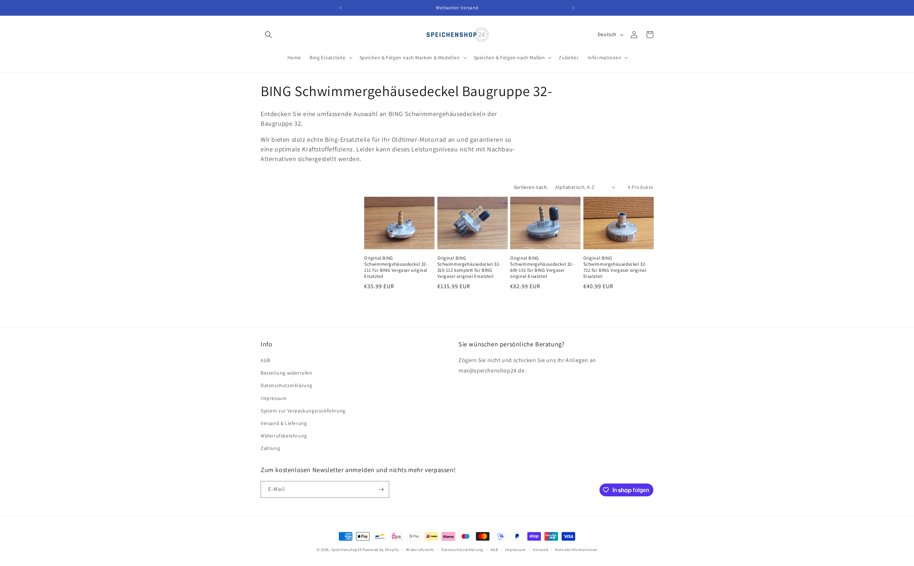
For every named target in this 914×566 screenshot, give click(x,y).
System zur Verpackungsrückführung (303, 410)
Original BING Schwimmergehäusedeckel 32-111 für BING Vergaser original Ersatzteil (396, 267)
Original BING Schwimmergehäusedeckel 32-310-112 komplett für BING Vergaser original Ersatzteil (469, 267)
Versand (540, 549)
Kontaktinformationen (576, 549)
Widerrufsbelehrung (284, 435)
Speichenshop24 (346, 549)
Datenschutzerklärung (286, 385)
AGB (265, 360)
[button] (268, 34)
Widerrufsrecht (420, 549)
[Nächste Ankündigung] (573, 8)
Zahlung (270, 448)
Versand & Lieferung (284, 423)
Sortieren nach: (531, 187)
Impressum (274, 398)
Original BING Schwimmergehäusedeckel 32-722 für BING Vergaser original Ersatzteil (615, 267)
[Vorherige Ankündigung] (340, 8)
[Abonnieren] (381, 489)
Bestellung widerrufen (286, 373)
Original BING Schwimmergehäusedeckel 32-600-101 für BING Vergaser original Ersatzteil (542, 267)
